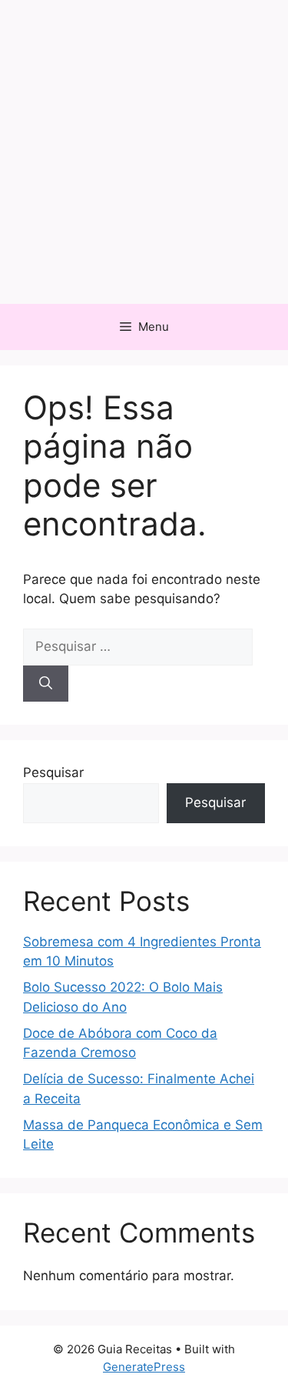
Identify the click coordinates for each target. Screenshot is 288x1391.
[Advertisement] (144, 152)
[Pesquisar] (45, 683)
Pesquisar (53, 772)
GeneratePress (144, 1366)
